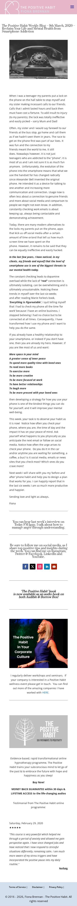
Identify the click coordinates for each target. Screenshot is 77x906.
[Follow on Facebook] (25, 566)
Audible (32, 597)
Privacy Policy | (56, 887)
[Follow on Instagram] (40, 566)
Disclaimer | (38, 887)
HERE (45, 692)
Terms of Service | (18, 887)
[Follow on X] (32, 566)
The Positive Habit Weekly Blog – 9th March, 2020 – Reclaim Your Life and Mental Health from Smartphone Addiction (38, 29)
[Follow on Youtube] (54, 566)
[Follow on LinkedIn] (47, 566)
